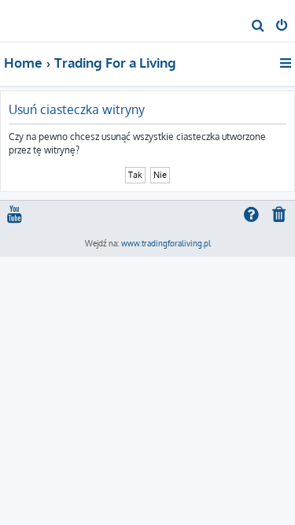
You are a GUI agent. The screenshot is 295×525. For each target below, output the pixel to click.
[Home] (38, 20)
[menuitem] (258, 26)
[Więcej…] (286, 63)
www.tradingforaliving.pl (166, 243)
